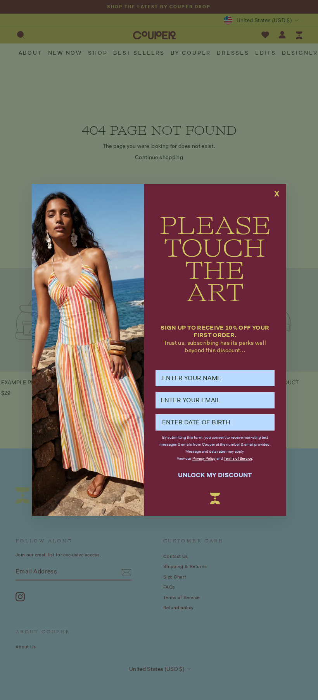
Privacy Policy (204, 458)
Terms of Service (238, 458)
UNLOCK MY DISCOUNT (215, 475)
